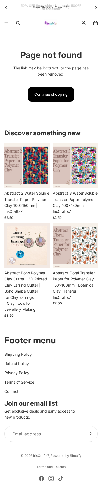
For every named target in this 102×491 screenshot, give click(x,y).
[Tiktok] (60, 478)
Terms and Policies (51, 467)
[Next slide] (96, 7)
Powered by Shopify (66, 456)
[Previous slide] (6, 7)
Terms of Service (19, 382)
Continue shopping (51, 94)
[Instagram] (51, 478)
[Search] (18, 23)
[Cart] (95, 23)
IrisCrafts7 (41, 456)
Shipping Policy (18, 354)
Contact (11, 391)
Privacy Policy (16, 372)
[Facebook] (41, 478)
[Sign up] (89, 433)
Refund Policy (16, 363)
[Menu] (6, 23)
